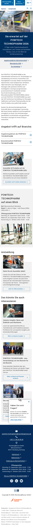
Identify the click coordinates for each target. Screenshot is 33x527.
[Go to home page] (11, 9)
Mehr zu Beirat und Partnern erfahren (15, 377)
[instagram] (11, 480)
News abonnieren (19, 2)
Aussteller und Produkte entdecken (15, 182)
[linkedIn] (16, 480)
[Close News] (20, 400)
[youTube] (21, 480)
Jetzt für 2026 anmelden (15, 289)
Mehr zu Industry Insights (15, 336)
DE (29, 3)
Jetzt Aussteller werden (6, 2)
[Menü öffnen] (31, 8)
